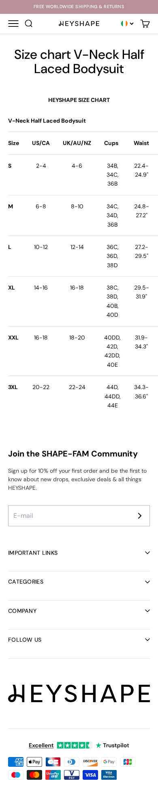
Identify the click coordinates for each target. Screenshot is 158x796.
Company (22, 610)
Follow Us (25, 639)
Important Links (33, 552)
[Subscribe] (140, 516)
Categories (25, 581)
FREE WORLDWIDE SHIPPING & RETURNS (79, 6)
